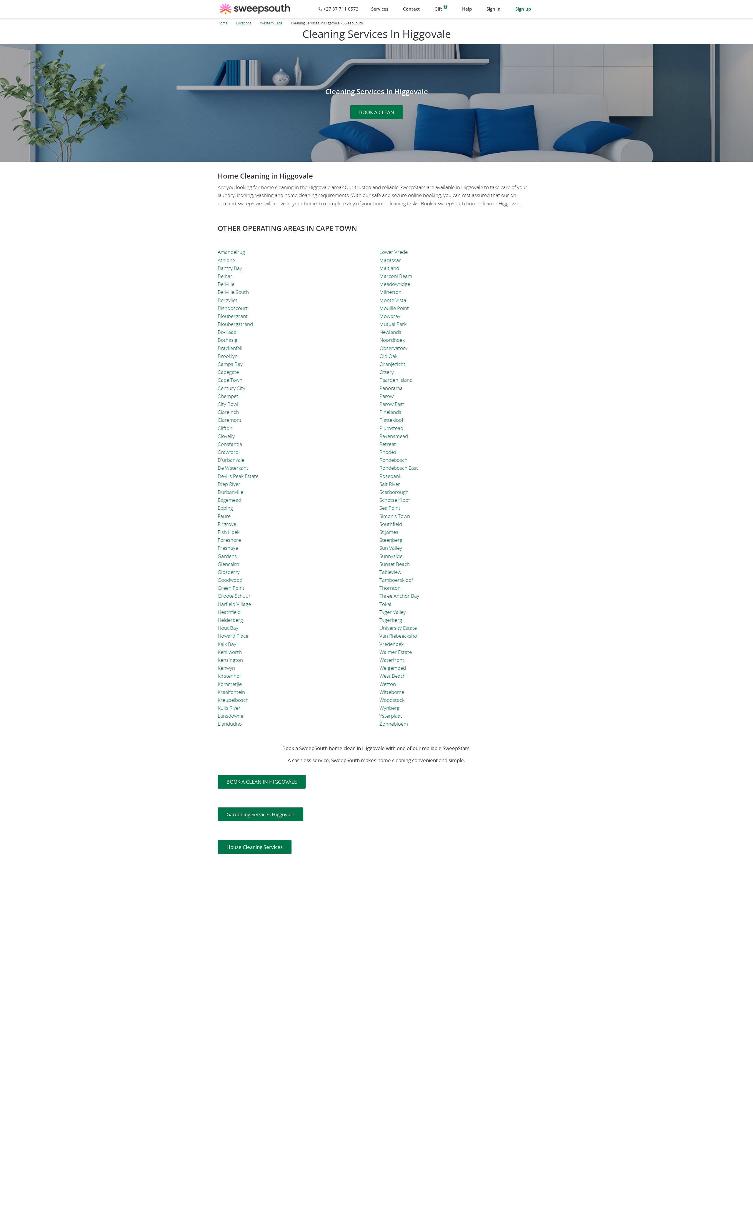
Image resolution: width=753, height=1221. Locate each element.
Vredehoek (391, 644)
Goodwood (230, 580)
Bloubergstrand (235, 324)
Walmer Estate (395, 652)
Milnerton (390, 292)
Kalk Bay (227, 644)
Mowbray (389, 316)
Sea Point (389, 507)
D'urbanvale (231, 460)
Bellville (226, 284)
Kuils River (229, 707)
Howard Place (233, 635)
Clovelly (226, 436)
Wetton (387, 684)
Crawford (228, 452)
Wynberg (389, 707)
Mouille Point (394, 308)
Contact (411, 9)
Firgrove (227, 524)
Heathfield (229, 612)
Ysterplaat (390, 715)
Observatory (393, 348)
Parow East (391, 404)
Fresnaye (228, 547)
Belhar (225, 276)
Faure (224, 516)
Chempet (228, 396)
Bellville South (233, 292)
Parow (386, 396)
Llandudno (230, 723)
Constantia (230, 444)
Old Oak (388, 356)
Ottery (386, 372)
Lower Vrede (393, 252)
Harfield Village (234, 604)
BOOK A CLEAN (376, 112)
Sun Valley (390, 547)
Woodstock (391, 700)
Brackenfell (230, 348)
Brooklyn (228, 356)
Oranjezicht (392, 364)
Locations (243, 23)
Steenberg (390, 540)
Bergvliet (227, 300)
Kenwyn (226, 667)
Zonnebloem (393, 723)
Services (379, 9)
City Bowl (228, 404)
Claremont (229, 420)
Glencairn (228, 564)
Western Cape (271, 23)
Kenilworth (230, 652)
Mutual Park (393, 324)
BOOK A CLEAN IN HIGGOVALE (261, 781)
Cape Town (230, 380)
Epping (225, 507)
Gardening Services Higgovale (260, 814)
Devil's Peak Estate (238, 476)
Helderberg (230, 620)
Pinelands (390, 412)
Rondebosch (393, 460)
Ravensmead (393, 436)
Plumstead (391, 428)
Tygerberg (390, 620)
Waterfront (391, 660)
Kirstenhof (229, 675)
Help (467, 9)
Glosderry (229, 572)
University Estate (398, 627)
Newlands (390, 332)
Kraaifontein (231, 692)
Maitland (389, 268)
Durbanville (230, 492)
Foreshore (229, 540)
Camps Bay (230, 364)
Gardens (227, 556)
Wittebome (391, 692)
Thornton (390, 587)
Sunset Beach (394, 564)
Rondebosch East (398, 467)
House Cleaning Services (254, 847)
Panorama (391, 388)
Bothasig (227, 340)
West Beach (392, 675)
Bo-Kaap (227, 332)
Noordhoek (392, 340)
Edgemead (229, 500)
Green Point (231, 587)
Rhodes (387, 452)
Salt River (389, 484)
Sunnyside (390, 556)
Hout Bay (228, 627)
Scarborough (394, 492)
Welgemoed (392, 667)
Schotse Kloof (394, 500)
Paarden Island (396, 380)
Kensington (230, 660)
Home (223, 23)
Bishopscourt (233, 308)
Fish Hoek (228, 532)
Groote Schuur (234, 595)
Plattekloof (391, 420)
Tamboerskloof (396, 580)
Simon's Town (394, 516)
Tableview (390, 572)
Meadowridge (394, 284)
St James (388, 532)
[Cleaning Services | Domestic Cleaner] (255, 9)
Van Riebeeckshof (399, 635)
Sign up (523, 9)
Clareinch (228, 412)
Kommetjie (230, 684)
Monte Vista (392, 300)
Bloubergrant (233, 316)
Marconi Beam (395, 276)
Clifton (225, 428)
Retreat (387, 444)
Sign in (494, 9)
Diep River (229, 484)
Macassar (390, 260)
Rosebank (390, 476)
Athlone (226, 260)
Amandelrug (231, 252)
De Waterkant (233, 467)
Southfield (390, 524)
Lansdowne (230, 715)
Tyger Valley (392, 612)
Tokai (385, 604)
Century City (231, 388)
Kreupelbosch (233, 700)
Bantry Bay (230, 268)
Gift (438, 9)
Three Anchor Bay (399, 595)
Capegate (228, 372)
